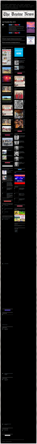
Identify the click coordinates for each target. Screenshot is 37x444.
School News (10, 5)
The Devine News (3, 441)
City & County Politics (4, 5)
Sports (18, 4)
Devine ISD (16, 231)
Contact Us (32, 5)
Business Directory (21, 5)
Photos (17, 5)
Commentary (22, 4)
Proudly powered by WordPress (9, 441)
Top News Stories (6, 4)
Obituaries (14, 5)
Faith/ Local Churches (27, 4)
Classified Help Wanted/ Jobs (12, 4)
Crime (29, 5)
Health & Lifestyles (26, 5)
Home (3, 4)
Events (2, 27)
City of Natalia (16, 230)
